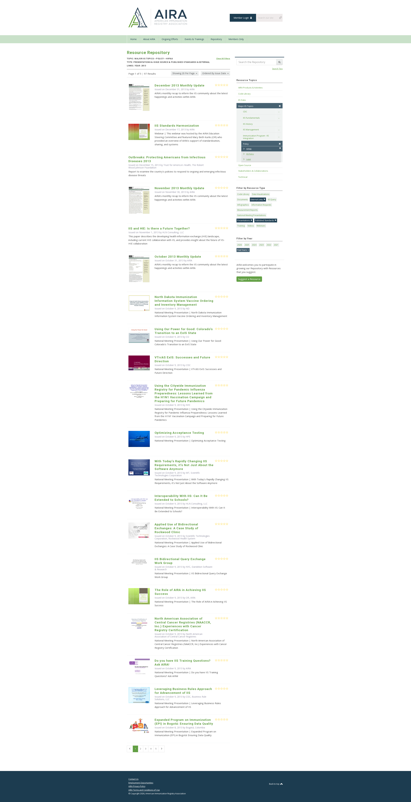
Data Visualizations (260, 194)
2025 (247, 244)
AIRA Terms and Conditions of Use (144, 790)
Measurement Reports (247, 210)
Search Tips (277, 68)
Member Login (241, 17)
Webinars (261, 225)
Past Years (242, 250)
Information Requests (261, 204)
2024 (254, 244)
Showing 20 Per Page (183, 73)
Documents (242, 199)
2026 (239, 244)
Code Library (243, 194)
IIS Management (251, 129)
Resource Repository (148, 52)
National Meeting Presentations (251, 215)
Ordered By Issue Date (214, 73)
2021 (276, 244)
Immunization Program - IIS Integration (256, 137)
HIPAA (248, 149)
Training (241, 225)
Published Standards (264, 220)
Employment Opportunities (140, 782)
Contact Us (133, 779)
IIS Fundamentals (251, 117)
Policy (246, 143)
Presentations (243, 220)
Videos (251, 225)
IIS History (248, 123)
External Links (257, 199)
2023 (261, 244)
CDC (245, 111)
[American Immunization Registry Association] (158, 17)
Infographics (243, 204)
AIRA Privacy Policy (136, 786)
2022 (269, 244)
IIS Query (272, 199)
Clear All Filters (223, 59)
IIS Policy (250, 154)
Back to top (274, 784)
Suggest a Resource (249, 279)
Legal (248, 159)
